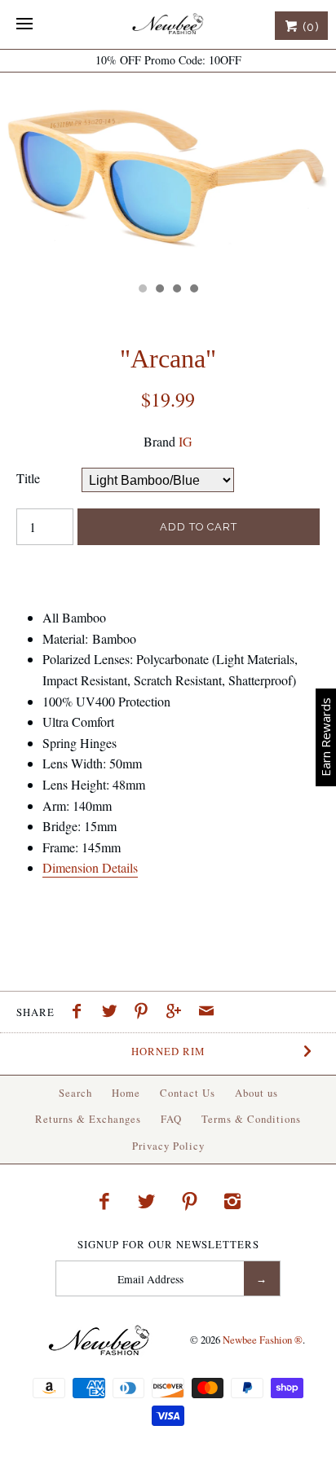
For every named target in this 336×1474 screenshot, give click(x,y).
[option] (168, 173)
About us (256, 1092)
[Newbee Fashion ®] (168, 24)
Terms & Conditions (251, 1118)
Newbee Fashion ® (263, 1339)
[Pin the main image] (145, 1013)
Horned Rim (168, 1051)
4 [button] (193, 290)
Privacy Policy (168, 1145)
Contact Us (187, 1092)
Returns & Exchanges (88, 1118)
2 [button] (159, 290)
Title (28, 477)
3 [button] (176, 290)
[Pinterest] (190, 1201)
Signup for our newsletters (168, 1245)
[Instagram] (232, 1201)
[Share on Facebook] (80, 1013)
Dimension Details (90, 867)
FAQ (171, 1118)
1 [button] (142, 290)
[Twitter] (147, 1201)
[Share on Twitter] (113, 1013)
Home (126, 1092)
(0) (309, 27)
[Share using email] (206, 1013)
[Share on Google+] (177, 1013)
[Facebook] (103, 1201)
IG (185, 441)
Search (75, 1092)
